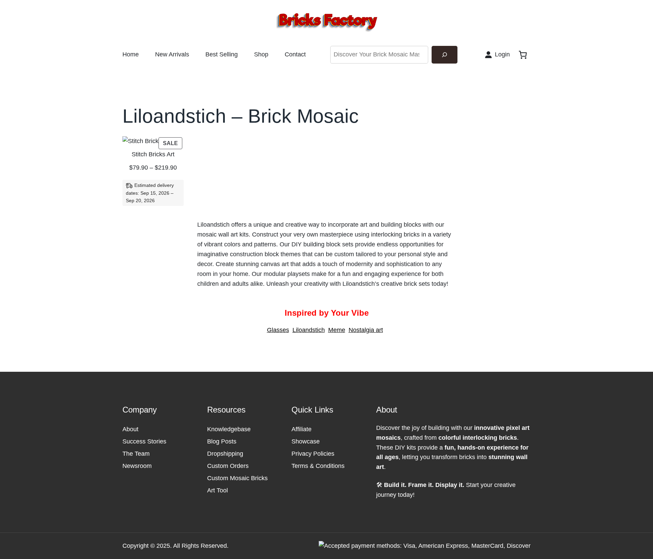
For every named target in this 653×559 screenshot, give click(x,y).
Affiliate (301, 429)
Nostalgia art (366, 330)
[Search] (444, 55)
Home (130, 54)
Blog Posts (221, 441)
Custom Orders (228, 465)
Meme (336, 330)
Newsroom (137, 465)
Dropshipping (225, 453)
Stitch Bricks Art (153, 154)
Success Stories (144, 441)
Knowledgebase (229, 429)
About (130, 429)
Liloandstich (308, 330)
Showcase (305, 441)
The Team (136, 453)
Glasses (278, 330)
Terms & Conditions (318, 465)
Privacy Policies (312, 453)
